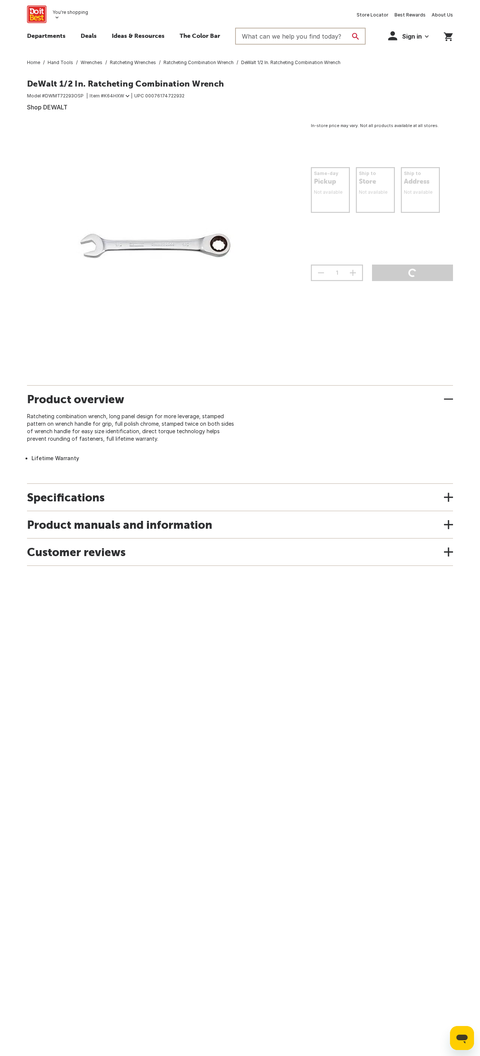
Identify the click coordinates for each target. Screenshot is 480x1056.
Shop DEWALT (47, 107)
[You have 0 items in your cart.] (448, 35)
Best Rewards (410, 15)
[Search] (355, 36)
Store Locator (372, 15)
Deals (89, 35)
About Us (442, 15)
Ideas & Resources (138, 35)
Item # (107, 96)
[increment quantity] (352, 273)
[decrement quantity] (321, 273)
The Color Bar (200, 35)
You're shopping (70, 12)
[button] (408, 35)
